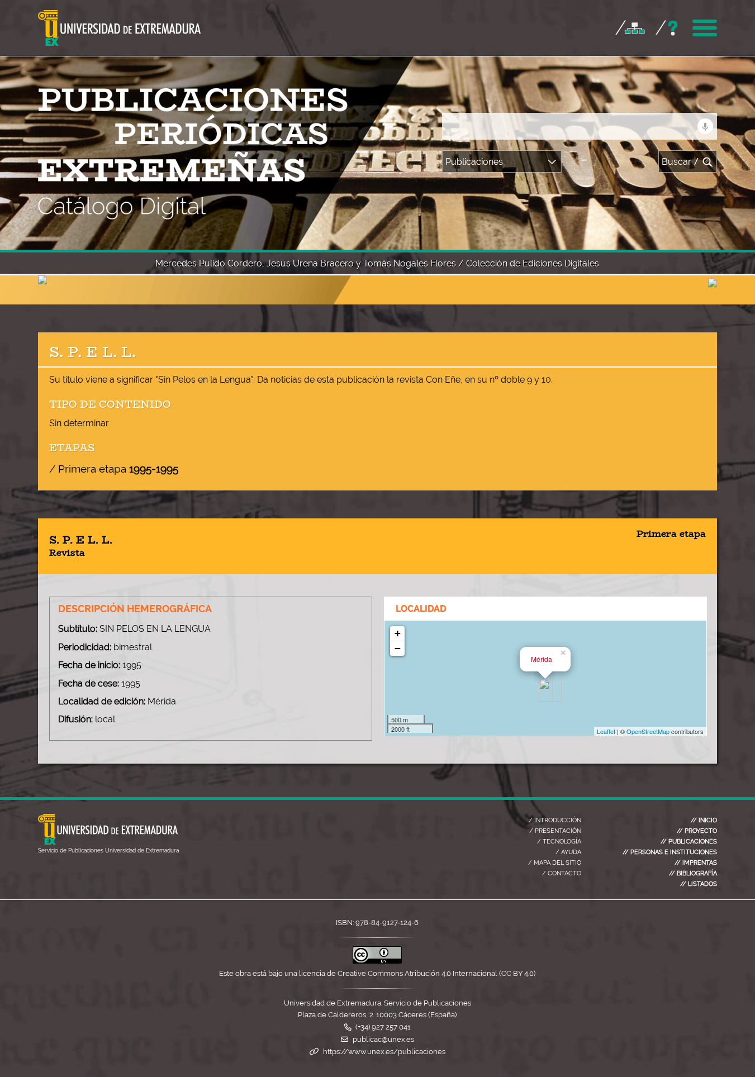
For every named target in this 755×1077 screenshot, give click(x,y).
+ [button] (398, 633)
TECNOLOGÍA (559, 841)
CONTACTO (561, 873)
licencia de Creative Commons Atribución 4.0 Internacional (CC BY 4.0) (417, 973)
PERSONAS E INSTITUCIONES (670, 852)
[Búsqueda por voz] (705, 126)
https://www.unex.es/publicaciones (384, 1051)
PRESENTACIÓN (555, 831)
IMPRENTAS (696, 862)
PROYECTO (697, 831)
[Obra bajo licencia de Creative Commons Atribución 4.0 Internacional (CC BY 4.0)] (377, 961)
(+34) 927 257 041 (383, 1027)
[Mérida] (546, 690)
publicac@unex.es (383, 1039)
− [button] (398, 648)
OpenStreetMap (647, 731)
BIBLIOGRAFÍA (693, 873)
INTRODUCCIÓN (555, 820)
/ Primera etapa (113, 469)
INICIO (704, 820)
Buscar (680, 161)
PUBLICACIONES (689, 841)
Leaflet (606, 731)
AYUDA (568, 852)
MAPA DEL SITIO (554, 862)
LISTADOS (698, 884)
